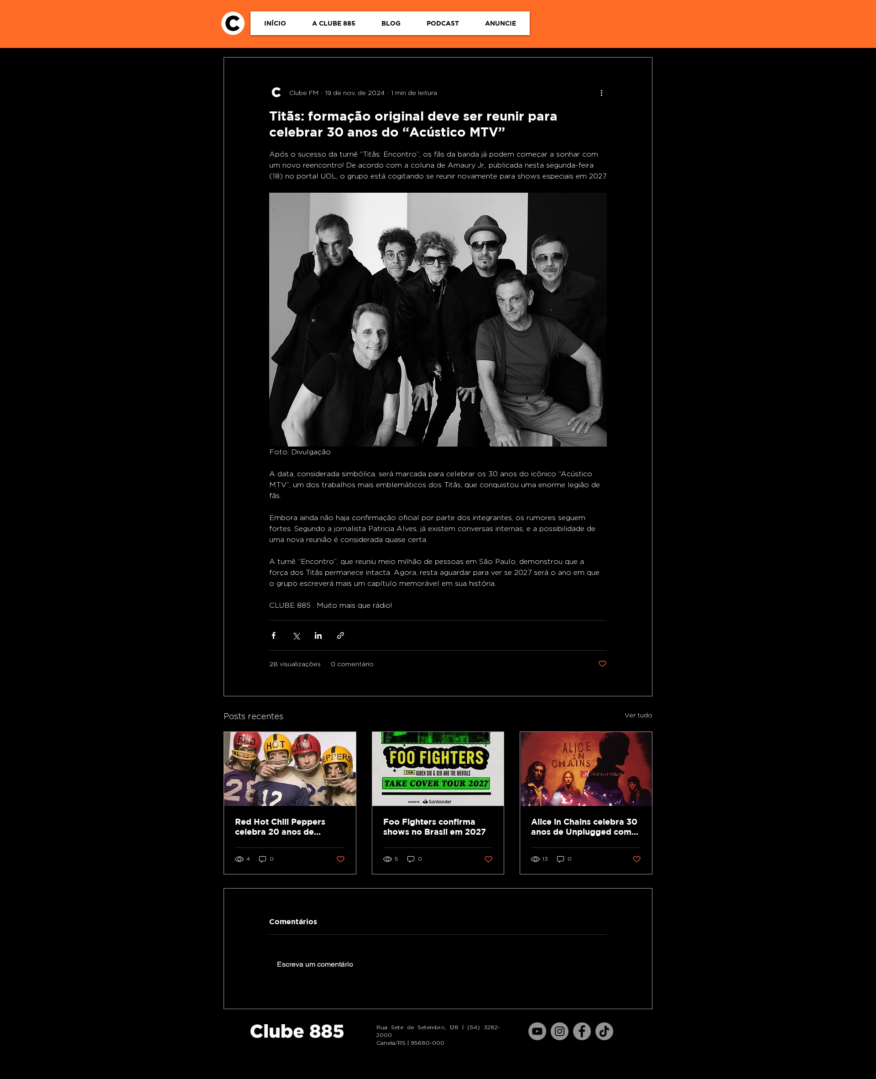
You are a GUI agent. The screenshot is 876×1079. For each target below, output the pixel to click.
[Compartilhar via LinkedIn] (318, 635)
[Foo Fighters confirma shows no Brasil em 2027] (438, 769)
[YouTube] (537, 1031)
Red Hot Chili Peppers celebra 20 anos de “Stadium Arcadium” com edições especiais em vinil (288, 827)
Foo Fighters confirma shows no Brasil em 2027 (434, 827)
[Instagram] (559, 1031)
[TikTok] (604, 1031)
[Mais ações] (601, 92)
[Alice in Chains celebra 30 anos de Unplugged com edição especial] (586, 769)
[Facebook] (582, 1031)
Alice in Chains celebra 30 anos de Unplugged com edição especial (584, 827)
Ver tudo (638, 714)
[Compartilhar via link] (340, 635)
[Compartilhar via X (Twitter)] (296, 635)
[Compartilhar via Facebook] (273, 635)
